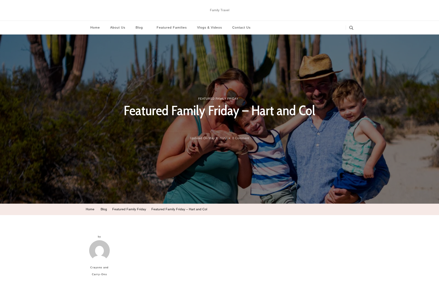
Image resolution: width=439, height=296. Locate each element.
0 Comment (240, 139)
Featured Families (172, 27)
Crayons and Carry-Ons (99, 271)
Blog (139, 27)
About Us (117, 27)
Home (95, 27)
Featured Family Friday (218, 98)
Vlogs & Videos (209, 27)
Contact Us (241, 27)
